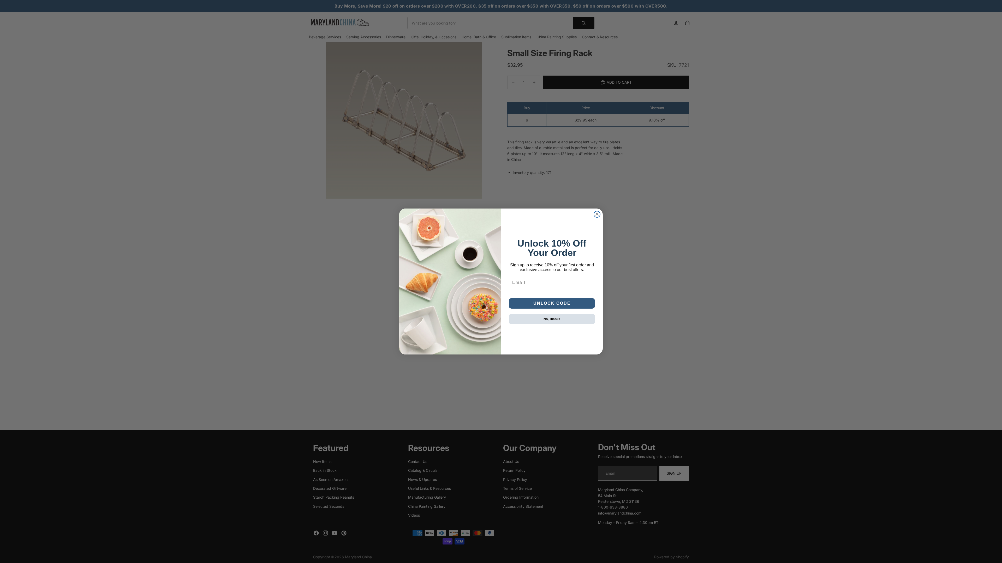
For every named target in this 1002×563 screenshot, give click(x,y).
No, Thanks (552, 319)
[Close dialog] (597, 214)
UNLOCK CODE (552, 303)
